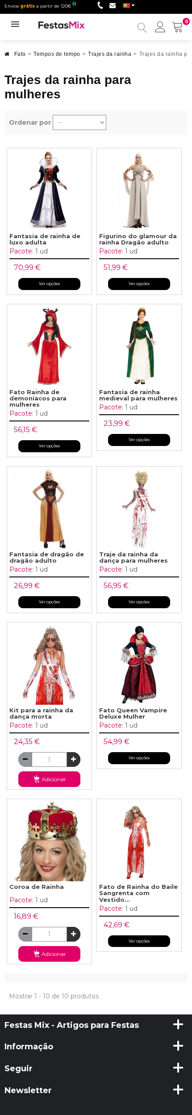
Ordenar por (30, 122)
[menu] (160, 28)
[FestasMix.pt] (61, 25)
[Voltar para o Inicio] (7, 56)
